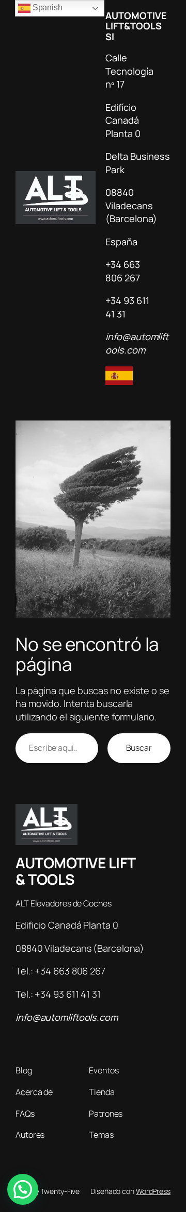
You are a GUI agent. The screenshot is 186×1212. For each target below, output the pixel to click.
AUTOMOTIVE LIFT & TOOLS (76, 871)
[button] (22, 1189)
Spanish (46, 7)
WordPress (153, 1191)
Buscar (139, 747)
